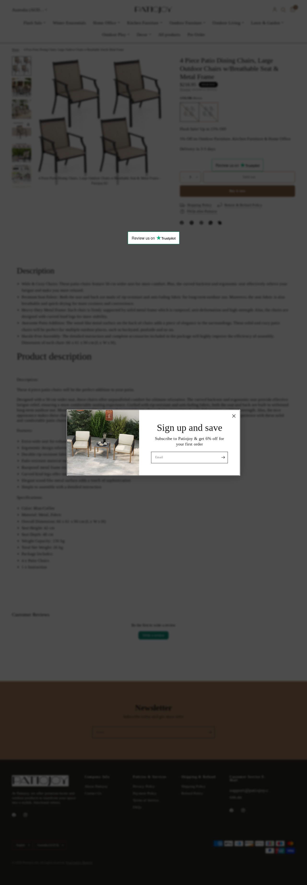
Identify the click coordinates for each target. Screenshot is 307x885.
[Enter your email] (223, 457)
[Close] (233, 415)
